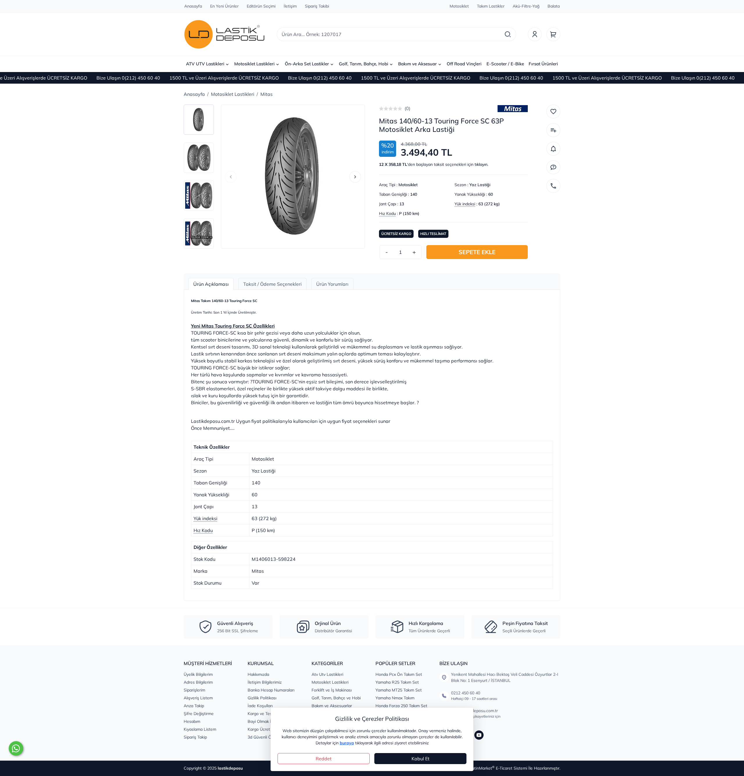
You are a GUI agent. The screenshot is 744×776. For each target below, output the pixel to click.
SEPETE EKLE (477, 252)
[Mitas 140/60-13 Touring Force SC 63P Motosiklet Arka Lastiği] (292, 176)
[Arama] (508, 34)
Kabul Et (421, 758)
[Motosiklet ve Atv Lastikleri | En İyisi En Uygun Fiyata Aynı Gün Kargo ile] (224, 34)
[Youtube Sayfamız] (479, 735)
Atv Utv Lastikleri (327, 674)
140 (413, 194)
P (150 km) (409, 213)
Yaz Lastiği (479, 184)
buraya (347, 743)
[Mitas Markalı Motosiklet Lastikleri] (513, 108)
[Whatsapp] (16, 748)
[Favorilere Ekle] (553, 111)
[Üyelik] (535, 34)
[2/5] (383, 108)
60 (490, 194)
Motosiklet (408, 184)
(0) (407, 108)
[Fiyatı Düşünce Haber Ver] (553, 149)
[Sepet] (553, 34)
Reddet (324, 758)
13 (401, 203)
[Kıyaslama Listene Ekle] (553, 130)
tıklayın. (481, 164)
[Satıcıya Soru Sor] (553, 167)
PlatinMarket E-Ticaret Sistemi (497, 768)
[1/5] (381, 108)
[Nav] (231, 177)
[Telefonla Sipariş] (553, 186)
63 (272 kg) (489, 203)
